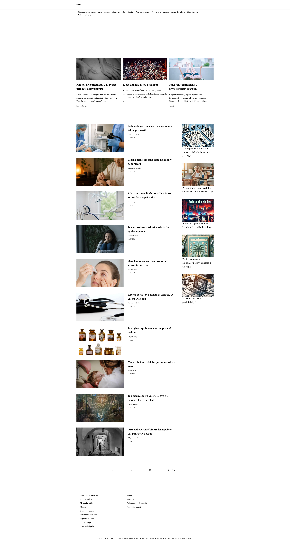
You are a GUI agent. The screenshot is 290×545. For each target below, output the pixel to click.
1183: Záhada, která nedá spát (140, 84)
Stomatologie (192, 12)
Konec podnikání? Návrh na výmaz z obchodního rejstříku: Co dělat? (197, 152)
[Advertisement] (145, 33)
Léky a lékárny (104, 12)
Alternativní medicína (86, 12)
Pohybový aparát (142, 12)
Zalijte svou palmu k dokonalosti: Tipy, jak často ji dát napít (196, 263)
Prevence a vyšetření (160, 12)
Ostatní (130, 12)
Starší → (172, 470)
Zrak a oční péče (84, 15)
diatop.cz (80, 4)
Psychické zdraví (178, 12)
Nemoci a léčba (118, 12)
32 (150, 470)
